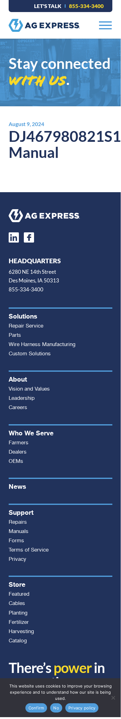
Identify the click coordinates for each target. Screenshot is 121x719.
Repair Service (26, 326)
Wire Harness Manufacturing (42, 344)
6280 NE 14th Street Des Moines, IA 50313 (34, 276)
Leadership (22, 398)
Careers (18, 407)
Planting (18, 613)
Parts (15, 335)
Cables (17, 603)
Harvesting (21, 631)
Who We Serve (31, 433)
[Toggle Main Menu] (105, 25)
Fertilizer (19, 622)
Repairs (18, 522)
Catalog (18, 641)
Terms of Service (29, 550)
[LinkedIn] (14, 237)
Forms (16, 540)
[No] (113, 698)
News (17, 486)
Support (21, 512)
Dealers (18, 452)
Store (17, 584)
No (56, 707)
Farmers (18, 442)
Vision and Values (29, 389)
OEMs (16, 461)
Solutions (23, 316)
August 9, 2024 (26, 124)
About (18, 379)
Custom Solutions (30, 353)
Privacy (17, 559)
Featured (19, 594)
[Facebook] (29, 237)
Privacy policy (82, 707)
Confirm (36, 707)
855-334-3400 (86, 6)
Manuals (18, 531)
